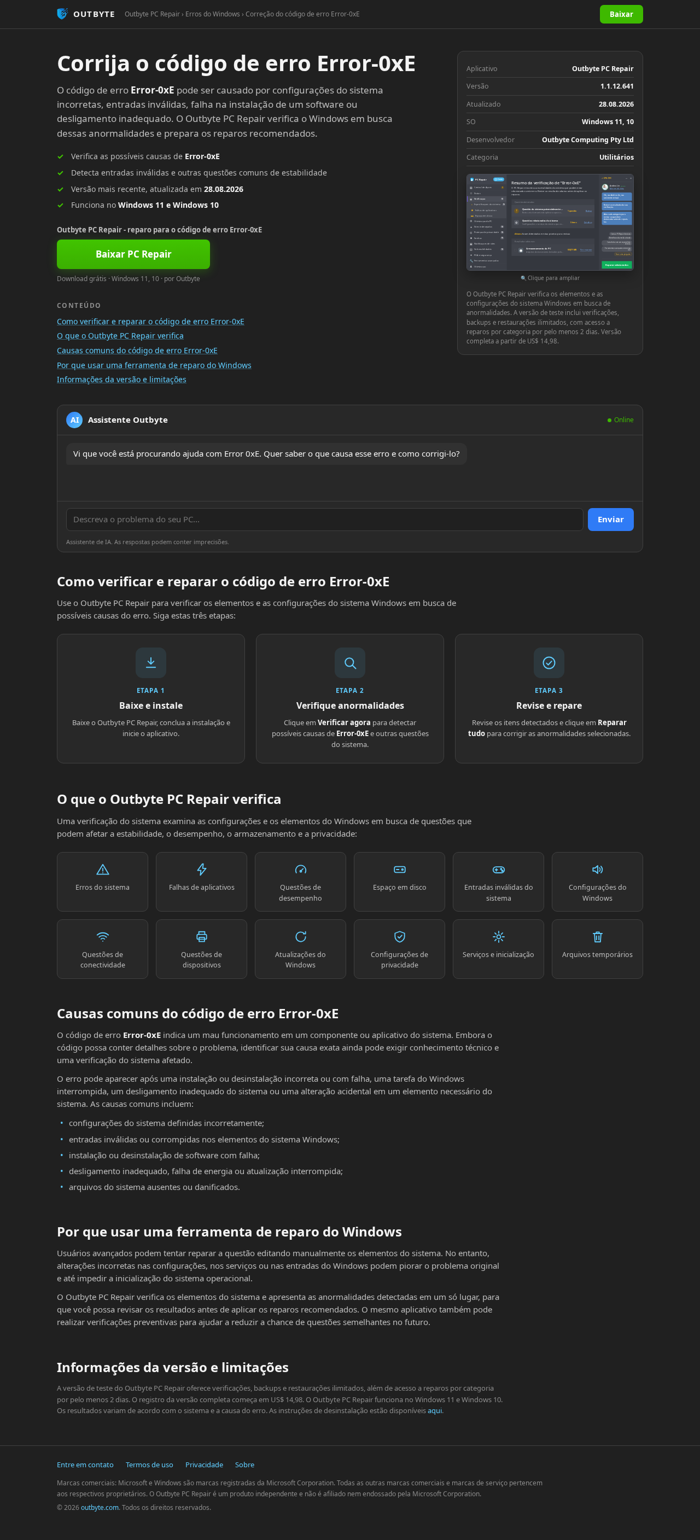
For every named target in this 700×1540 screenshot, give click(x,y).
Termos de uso (149, 1464)
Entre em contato (85, 1464)
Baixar (621, 14)
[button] (550, 228)
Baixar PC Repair (134, 254)
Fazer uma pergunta (623, 254)
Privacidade (204, 1464)
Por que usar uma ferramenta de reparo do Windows (154, 365)
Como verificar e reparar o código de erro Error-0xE (150, 321)
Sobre (244, 1464)
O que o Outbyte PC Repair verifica (120, 335)
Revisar (589, 211)
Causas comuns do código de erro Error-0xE (137, 350)
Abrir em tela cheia (617, 189)
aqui (435, 1410)
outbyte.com (100, 1507)
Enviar (611, 519)
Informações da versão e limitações (121, 379)
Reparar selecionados (616, 265)
